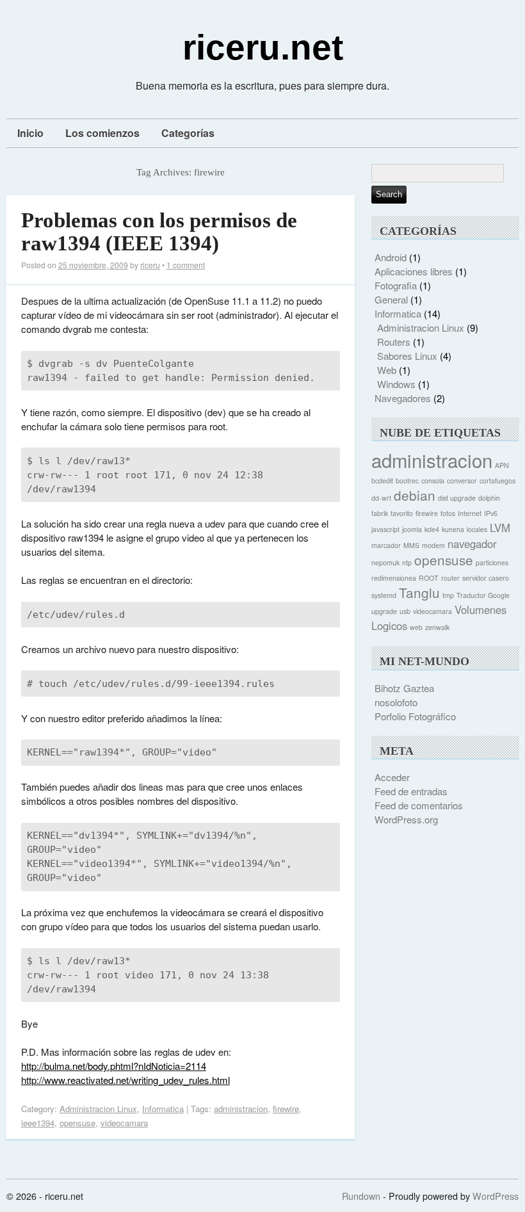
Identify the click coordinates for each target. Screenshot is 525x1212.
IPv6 (490, 513)
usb (405, 611)
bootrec (407, 480)
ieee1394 (37, 1123)
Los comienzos (102, 132)
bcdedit (382, 480)
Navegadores (403, 398)
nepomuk (385, 562)
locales (477, 529)
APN (502, 465)
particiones (492, 562)
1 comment (185, 264)
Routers (393, 341)
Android (391, 257)
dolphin (489, 498)
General (391, 299)
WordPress (495, 1195)
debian (414, 495)
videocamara (124, 1123)
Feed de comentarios (419, 805)
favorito (402, 513)
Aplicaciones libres (414, 271)
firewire (286, 1109)
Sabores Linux (407, 355)
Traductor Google (483, 595)
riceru (150, 264)
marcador (386, 545)
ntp (407, 562)
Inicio (30, 132)
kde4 (431, 529)
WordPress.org (406, 819)
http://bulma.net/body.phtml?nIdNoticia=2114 (113, 1065)
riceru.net (262, 47)
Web (386, 369)
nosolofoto (396, 702)
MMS (411, 545)
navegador (472, 543)
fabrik (379, 513)
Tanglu (419, 592)
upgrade (384, 611)
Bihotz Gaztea (404, 688)
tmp (448, 595)
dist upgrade (457, 498)
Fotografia (396, 285)
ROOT (429, 578)
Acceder (392, 777)
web (416, 627)
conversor (462, 480)
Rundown (361, 1195)
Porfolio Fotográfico (415, 716)
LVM (500, 527)
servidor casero (485, 578)
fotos (447, 513)
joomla (412, 529)
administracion (241, 1109)
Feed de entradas (411, 791)
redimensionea (393, 578)
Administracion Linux (98, 1109)
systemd (383, 595)
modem (433, 545)
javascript (385, 529)
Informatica (163, 1109)
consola (432, 480)
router (450, 578)
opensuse (77, 1123)
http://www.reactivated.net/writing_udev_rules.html (125, 1080)
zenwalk (437, 627)
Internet (469, 513)
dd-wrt (381, 498)
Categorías (187, 132)
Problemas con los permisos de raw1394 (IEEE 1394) (159, 232)
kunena (453, 529)
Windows (396, 384)
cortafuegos (497, 480)
